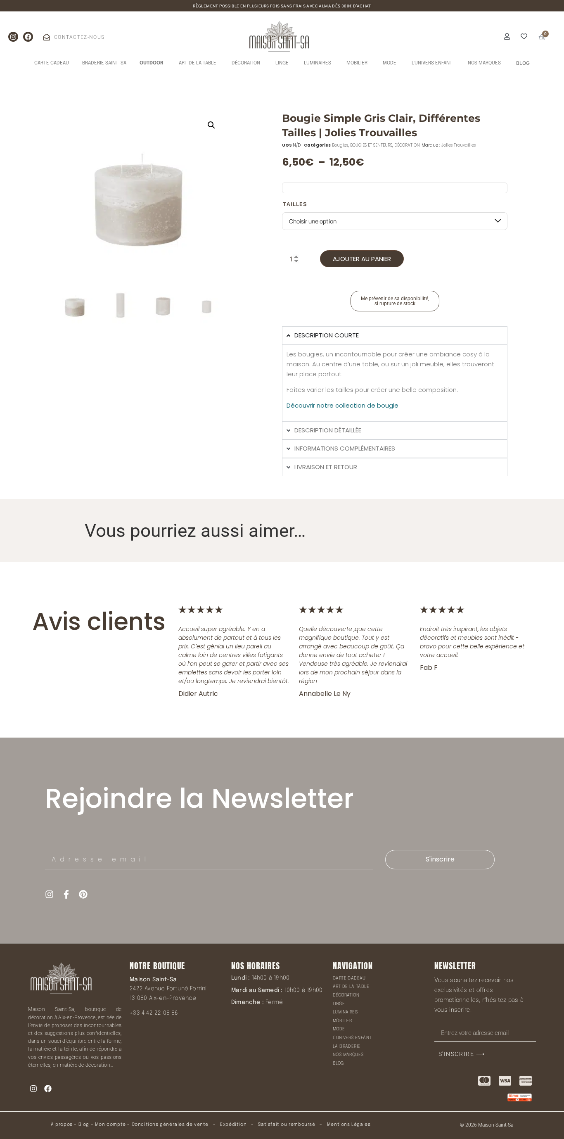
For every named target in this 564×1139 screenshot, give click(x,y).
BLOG (338, 1063)
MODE (339, 1029)
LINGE (339, 1003)
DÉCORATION (407, 145)
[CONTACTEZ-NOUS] (46, 37)
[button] (211, 125)
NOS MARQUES (348, 1054)
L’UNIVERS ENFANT (352, 1037)
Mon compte (110, 1124)
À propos (62, 1124)
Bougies (340, 145)
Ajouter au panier (362, 258)
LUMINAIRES (345, 1012)
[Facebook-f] (66, 894)
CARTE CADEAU (349, 978)
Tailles (295, 204)
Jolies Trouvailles (458, 145)
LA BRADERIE (346, 1046)
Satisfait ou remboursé (286, 1124)
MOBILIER (342, 1020)
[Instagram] (13, 37)
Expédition (233, 1124)
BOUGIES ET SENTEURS (371, 145)
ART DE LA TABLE (351, 986)
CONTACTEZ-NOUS (79, 37)
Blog (83, 1124)
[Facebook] (28, 37)
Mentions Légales (349, 1124)
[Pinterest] (83, 894)
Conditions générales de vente (170, 1124)
